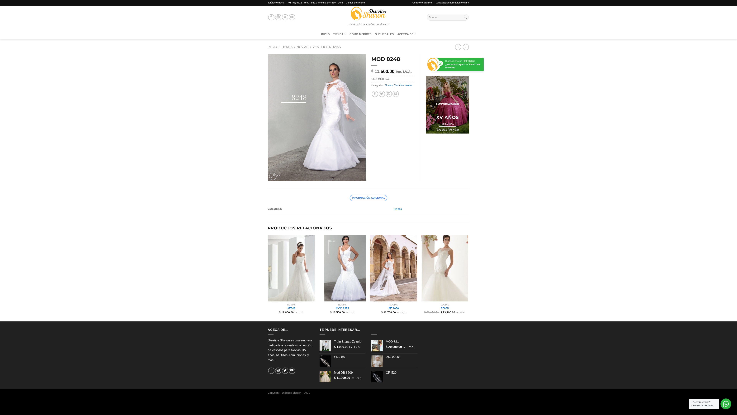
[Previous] (431, 104)
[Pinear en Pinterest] (395, 94)
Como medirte (360, 34)
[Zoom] (273, 176)
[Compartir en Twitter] (382, 94)
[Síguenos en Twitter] (285, 17)
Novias (302, 47)
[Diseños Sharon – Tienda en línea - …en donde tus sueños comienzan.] (368, 13)
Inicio (325, 34)
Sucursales (384, 34)
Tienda (338, 34)
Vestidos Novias (327, 47)
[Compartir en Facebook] (375, 94)
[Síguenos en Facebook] (271, 17)
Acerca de (405, 34)
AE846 (291, 308)
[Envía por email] (389, 94)
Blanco (398, 208)
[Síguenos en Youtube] (292, 17)
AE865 (445, 308)
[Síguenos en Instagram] (278, 17)
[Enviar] (465, 17)
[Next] (463, 104)
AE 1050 (393, 308)
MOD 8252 (342, 308)
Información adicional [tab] (368, 197)
